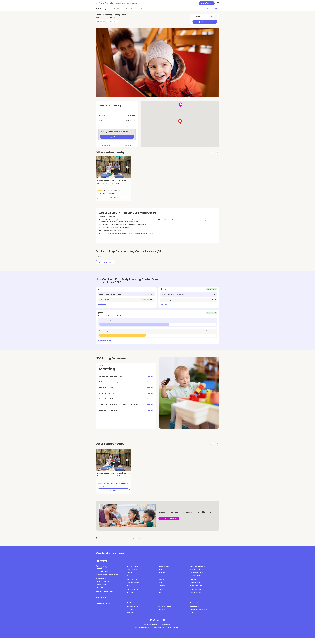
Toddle (192, 613)
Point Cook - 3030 (195, 592)
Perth (160, 582)
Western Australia (133, 582)
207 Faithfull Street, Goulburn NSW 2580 (108, 183)
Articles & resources (165, 606)
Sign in (107, 567)
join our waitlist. (120, 133)
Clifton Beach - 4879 (196, 573)
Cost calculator (101, 578)
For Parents (101, 561)
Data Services (131, 609)
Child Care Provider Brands (104, 591)
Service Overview (132, 606)
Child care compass (102, 581)
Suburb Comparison (132, 9)
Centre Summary (101, 9)
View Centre (113, 197)
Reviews (110, 9)
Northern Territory (133, 589)
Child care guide (101, 585)
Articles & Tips (100, 588)
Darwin (160, 589)
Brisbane (161, 576)
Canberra (161, 586)
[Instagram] (164, 620)
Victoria (129, 573)
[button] (107, 468)
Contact (121, 553)
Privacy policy (166, 625)
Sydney (160, 569)
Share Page (107, 145)
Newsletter (162, 609)
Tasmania (130, 592)
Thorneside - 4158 (195, 582)
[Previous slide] (99, 167)
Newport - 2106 (195, 569)
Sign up (99, 567)
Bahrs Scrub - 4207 (196, 589)
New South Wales (105, 538)
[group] (113, 167)
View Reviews (102, 304)
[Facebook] (154, 620)
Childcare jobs (194, 606)
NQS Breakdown (145, 9)
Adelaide (161, 579)
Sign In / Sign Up (206, 3)
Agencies (130, 613)
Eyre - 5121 (193, 579)
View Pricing (164, 304)
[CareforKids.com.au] (103, 553)
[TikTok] (161, 620)
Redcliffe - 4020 (195, 576)
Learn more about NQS (104, 340)
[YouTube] (158, 620)
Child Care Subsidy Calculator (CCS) (107, 575)
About (115, 553)
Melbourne (161, 573)
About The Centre (119, 9)
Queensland (131, 576)
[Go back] (97, 3)
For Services (102, 597)
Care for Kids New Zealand (198, 609)
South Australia (132, 579)
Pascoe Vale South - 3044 (198, 586)
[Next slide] (127, 167)
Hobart (160, 592)
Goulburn (116, 538)
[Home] (97, 538)
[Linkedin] (151, 620)
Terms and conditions (151, 625)
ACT (128, 586)
